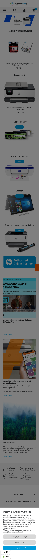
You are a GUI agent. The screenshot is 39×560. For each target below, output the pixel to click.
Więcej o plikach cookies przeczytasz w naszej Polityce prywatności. (17, 531)
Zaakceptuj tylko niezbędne (19, 537)
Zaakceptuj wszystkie (19, 548)
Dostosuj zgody (19, 542)
